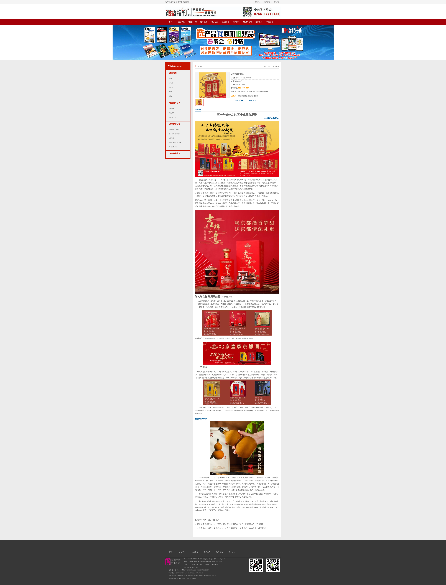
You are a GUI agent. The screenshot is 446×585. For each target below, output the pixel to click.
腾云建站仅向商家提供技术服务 (198, 570)
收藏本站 (257, 2)
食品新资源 (199, 573)
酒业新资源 (180, 573)
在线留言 (267, 2)
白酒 (170, 78)
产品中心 (171, 66)
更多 (256, 96)
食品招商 (171, 113)
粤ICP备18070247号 (181, 570)
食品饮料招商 (174, 103)
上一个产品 (239, 100)
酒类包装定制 (174, 124)
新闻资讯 (236, 22)
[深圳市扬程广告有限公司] (223, 7)
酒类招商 (173, 73)
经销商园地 (247, 22)
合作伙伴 (258, 22)
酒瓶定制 (171, 138)
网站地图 (219, 561)
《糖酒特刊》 (192, 22)
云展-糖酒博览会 (189, 573)
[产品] (212, 73)
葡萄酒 (171, 83)
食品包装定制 (174, 153)
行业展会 (225, 22)
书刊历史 (269, 22)
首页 (170, 22)
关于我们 (181, 22)
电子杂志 (214, 22)
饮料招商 (171, 108)
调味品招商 (172, 117)
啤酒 (170, 92)
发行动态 (203, 22)
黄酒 (170, 96)
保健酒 (171, 87)
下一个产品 (252, 100)
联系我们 (276, 2)
